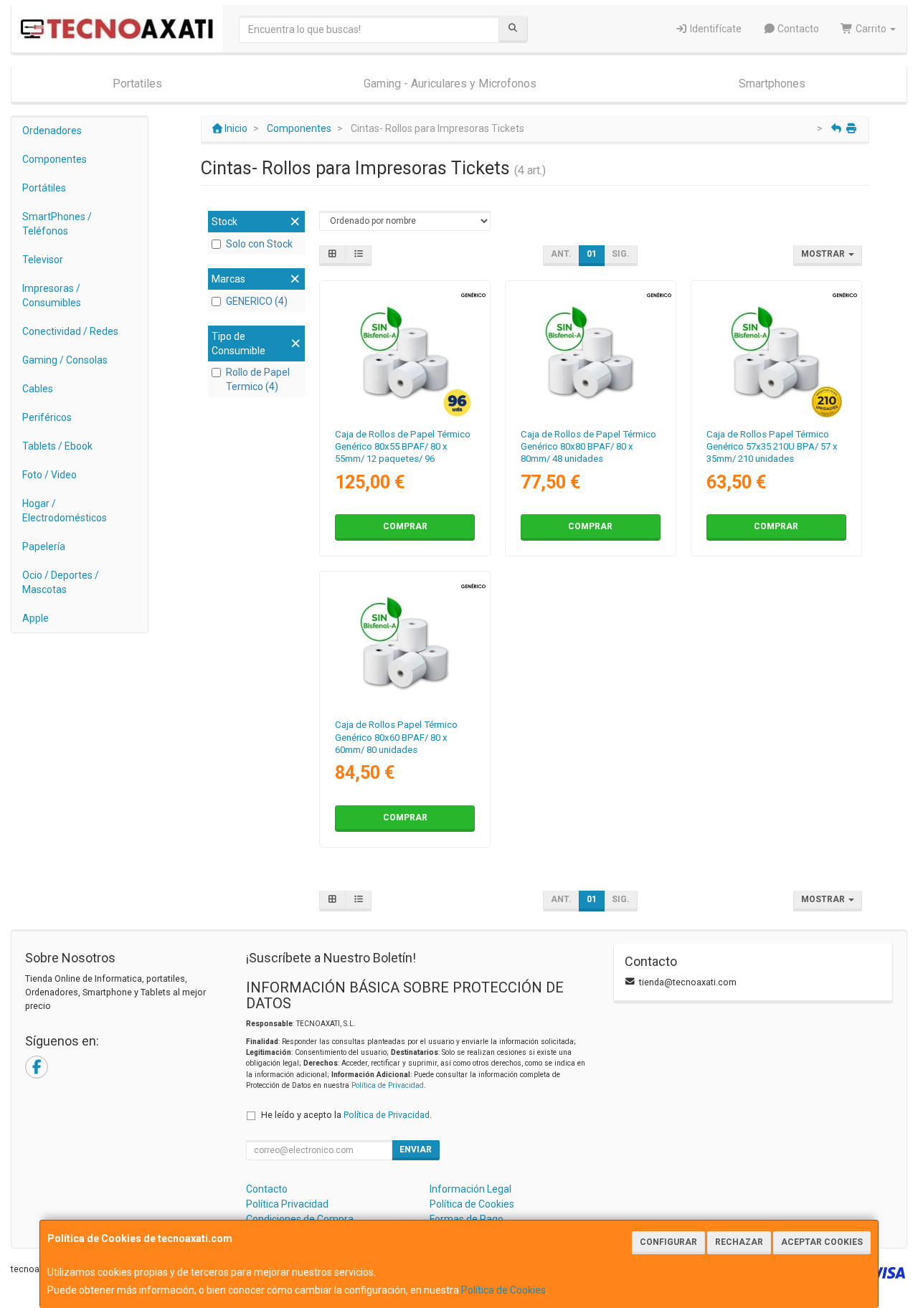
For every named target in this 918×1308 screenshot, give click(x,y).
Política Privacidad (287, 1204)
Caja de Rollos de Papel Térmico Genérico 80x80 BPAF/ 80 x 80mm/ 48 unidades (588, 447)
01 (592, 254)
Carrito (871, 28)
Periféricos (47, 417)
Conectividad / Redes (70, 331)
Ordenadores (52, 130)
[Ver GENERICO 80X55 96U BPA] (405, 351)
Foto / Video (49, 474)
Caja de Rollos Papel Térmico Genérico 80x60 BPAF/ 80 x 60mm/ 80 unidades (396, 737)
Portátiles (44, 188)
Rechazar (739, 1242)
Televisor (42, 259)
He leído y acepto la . (346, 1114)
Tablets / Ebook (57, 446)
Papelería (43, 546)
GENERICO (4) (257, 301)
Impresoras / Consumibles (51, 295)
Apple (35, 618)
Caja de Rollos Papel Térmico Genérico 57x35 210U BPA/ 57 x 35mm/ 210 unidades (772, 447)
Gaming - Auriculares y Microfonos (450, 83)
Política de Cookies (503, 1290)
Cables (37, 388)
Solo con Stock (259, 244)
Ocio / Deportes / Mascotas (60, 582)
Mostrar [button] (824, 254)
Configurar (668, 1242)
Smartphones (772, 83)
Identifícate (715, 28)
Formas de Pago (466, 1219)
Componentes (54, 159)
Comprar (405, 526)
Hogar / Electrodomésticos (64, 510)
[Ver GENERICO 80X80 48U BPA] (590, 351)
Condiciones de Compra (300, 1219)
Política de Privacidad (387, 1085)
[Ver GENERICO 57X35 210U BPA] (776, 351)
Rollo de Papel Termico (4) (258, 379)
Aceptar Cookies (822, 1242)
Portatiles (137, 83)
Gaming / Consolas (65, 360)
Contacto (797, 28)
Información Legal (470, 1189)
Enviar (415, 1149)
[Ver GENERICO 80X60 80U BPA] (405, 642)
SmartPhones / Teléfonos (57, 224)
